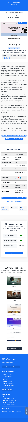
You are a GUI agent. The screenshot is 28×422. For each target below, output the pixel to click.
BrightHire (14, 328)
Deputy (7, 396)
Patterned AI (9, 404)
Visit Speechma (17, 332)
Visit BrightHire (16, 318)
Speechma (14, 342)
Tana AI (14, 314)
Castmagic (13, 44)
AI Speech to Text (8, 57)
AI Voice (7, 387)
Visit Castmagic (22, 22)
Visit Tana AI (17, 304)
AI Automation (8, 385)
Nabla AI (14, 286)
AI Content (7, 379)
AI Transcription (7, 58)
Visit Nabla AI (17, 276)
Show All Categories (7, 389)
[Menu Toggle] (14, 8)
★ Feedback (26, 411)
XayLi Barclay (22, 208)
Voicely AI (8, 398)
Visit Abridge (17, 290)
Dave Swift (14, 207)
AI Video (7, 376)
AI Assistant (8, 378)
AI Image (7, 374)
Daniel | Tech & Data (4, 208)
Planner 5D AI (9, 400)
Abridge (14, 300)
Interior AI (8, 402)
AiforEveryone (14, 2)
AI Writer (7, 381)
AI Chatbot (7, 383)
